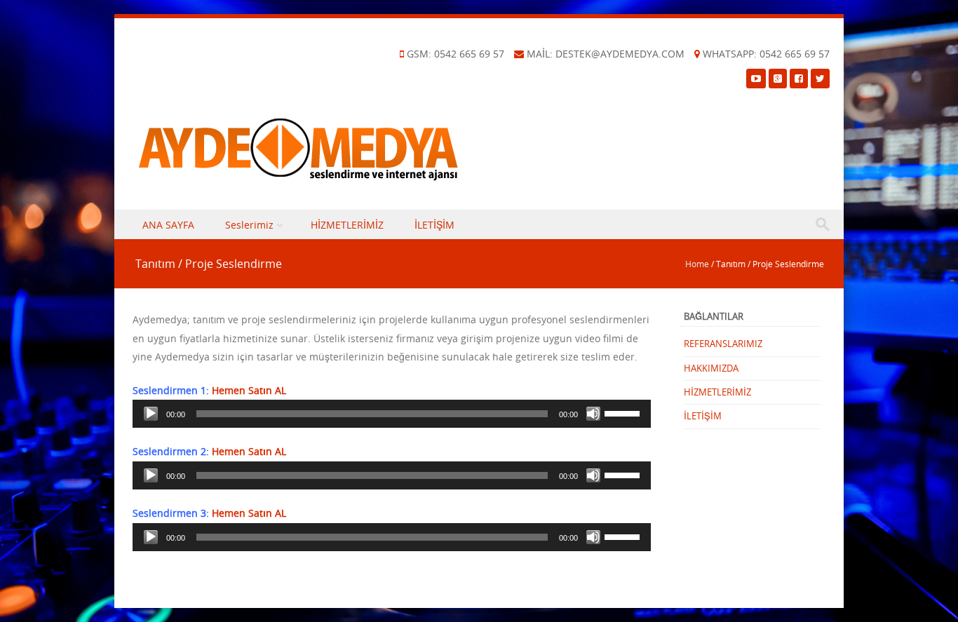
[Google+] (777, 78)
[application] (392, 414)
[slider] (624, 412)
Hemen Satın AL (249, 390)
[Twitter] (820, 78)
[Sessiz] (593, 414)
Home (697, 263)
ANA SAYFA (168, 224)
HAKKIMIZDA (711, 368)
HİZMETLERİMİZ (347, 224)
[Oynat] (151, 414)
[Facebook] (798, 78)
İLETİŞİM (434, 224)
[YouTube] (756, 78)
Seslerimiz (249, 224)
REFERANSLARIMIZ (723, 343)
